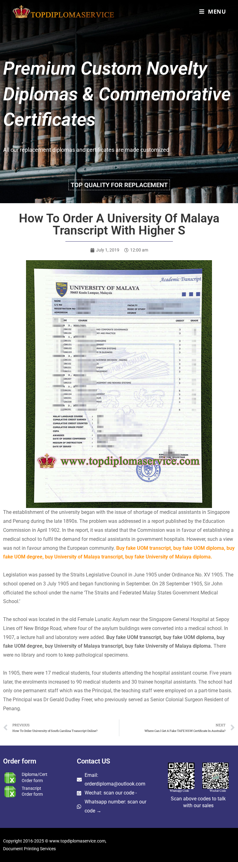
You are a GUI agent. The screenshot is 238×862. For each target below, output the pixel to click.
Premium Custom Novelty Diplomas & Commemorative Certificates (117, 94)
